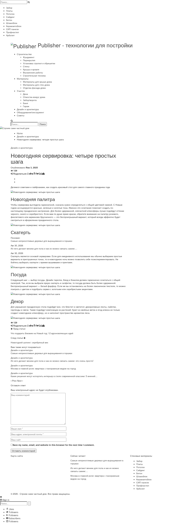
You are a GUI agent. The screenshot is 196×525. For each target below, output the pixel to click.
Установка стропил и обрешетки (39, 63)
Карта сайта (17, 455)
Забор (9, 7)
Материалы (22, 78)
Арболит (10, 35)
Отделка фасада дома (34, 87)
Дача (25, 93)
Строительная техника (34, 75)
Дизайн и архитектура (28, 109)
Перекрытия (29, 60)
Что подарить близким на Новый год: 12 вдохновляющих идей (42, 333)
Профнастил (12, 32)
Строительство (24, 54)
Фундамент (28, 57)
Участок (21, 90)
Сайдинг (10, 16)
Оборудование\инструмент (30, 112)
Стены (26, 66)
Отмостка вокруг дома (34, 97)
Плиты (9, 10)
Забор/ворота (30, 100)
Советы (20, 115)
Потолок (10, 13)
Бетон (9, 19)
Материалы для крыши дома (37, 81)
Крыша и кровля (31, 69)
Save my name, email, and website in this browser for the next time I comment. (53, 444)
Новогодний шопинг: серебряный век (29, 342)
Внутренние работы (33, 72)
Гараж (26, 106)
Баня (25, 103)
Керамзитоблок (13, 26)
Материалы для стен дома (36, 84)
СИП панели (12, 29)
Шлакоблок (11, 23)
